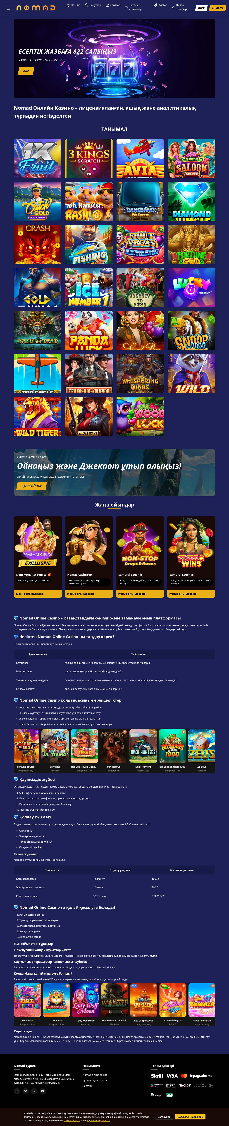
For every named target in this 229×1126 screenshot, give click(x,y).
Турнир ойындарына (29, 593)
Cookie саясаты (72, 1120)
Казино (75, 5)
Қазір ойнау (31, 486)
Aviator (162, 5)
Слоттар (115, 5)
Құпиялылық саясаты (98, 1120)
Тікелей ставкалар (135, 7)
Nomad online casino (95, 1075)
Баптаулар (164, 1116)
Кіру (201, 8)
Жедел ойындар (181, 7)
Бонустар (95, 5)
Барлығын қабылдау (190, 1116)
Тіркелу (218, 8)
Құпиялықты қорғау (95, 1080)
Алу (26, 71)
